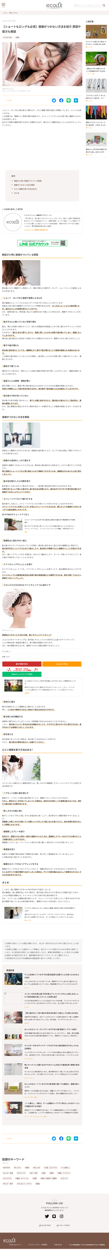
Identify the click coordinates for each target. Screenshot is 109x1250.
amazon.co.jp (9, 89)
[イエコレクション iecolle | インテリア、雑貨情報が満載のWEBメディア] (54, 5)
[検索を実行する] (104, 5)
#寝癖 (17, 37)
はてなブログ (46, 1225)
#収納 (27, 1167)
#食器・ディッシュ (22, 1178)
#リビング (64, 1178)
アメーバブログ (64, 1225)
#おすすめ (6, 1167)
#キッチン (17, 1167)
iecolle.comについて (15, 1245)
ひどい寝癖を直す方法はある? (25, 189)
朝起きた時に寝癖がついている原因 (28, 181)
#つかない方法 (7, 37)
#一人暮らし (65, 1167)
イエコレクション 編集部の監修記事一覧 (36, 230)
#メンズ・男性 (8, 1173)
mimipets (90, 1245)
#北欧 (43, 1173)
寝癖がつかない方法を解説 (24, 185)
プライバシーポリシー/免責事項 (37, 1245)
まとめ (16, 193)
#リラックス (7, 1178)
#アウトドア (21, 1173)
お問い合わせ (58, 1245)
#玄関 (35, 1178)
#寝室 (37, 1184)
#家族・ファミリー (64, 1173)
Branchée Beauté (74, 1245)
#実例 (51, 1173)
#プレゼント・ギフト (24, 1184)
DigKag (102, 1245)
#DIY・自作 (33, 1173)
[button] (61, 100)
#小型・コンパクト (50, 1167)
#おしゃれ (36, 1167)
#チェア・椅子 (8, 1184)
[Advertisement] (42, 148)
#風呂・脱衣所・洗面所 (49, 1178)
